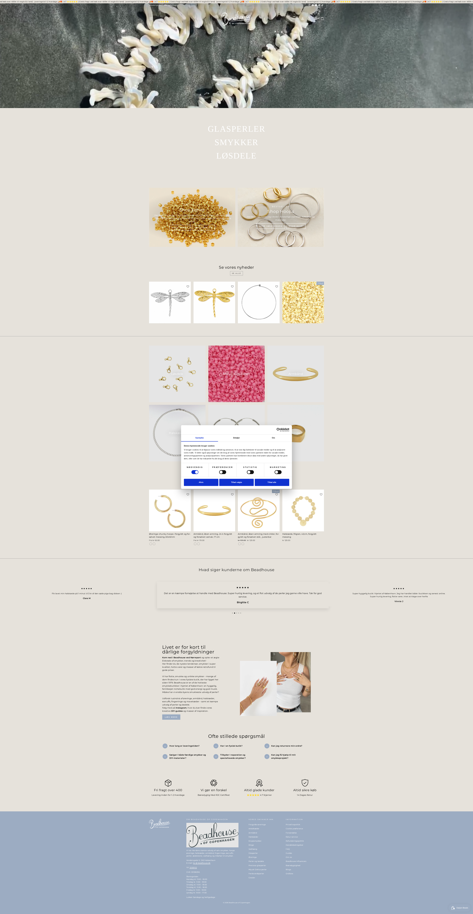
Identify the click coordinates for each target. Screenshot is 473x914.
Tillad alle (272, 482)
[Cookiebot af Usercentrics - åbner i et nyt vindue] (278, 430)
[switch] (222, 472)
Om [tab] (273, 438)
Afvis (201, 482)
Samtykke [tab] (199, 438)
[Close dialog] (281, 421)
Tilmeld (260, 489)
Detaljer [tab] (236, 438)
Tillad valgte (236, 482)
